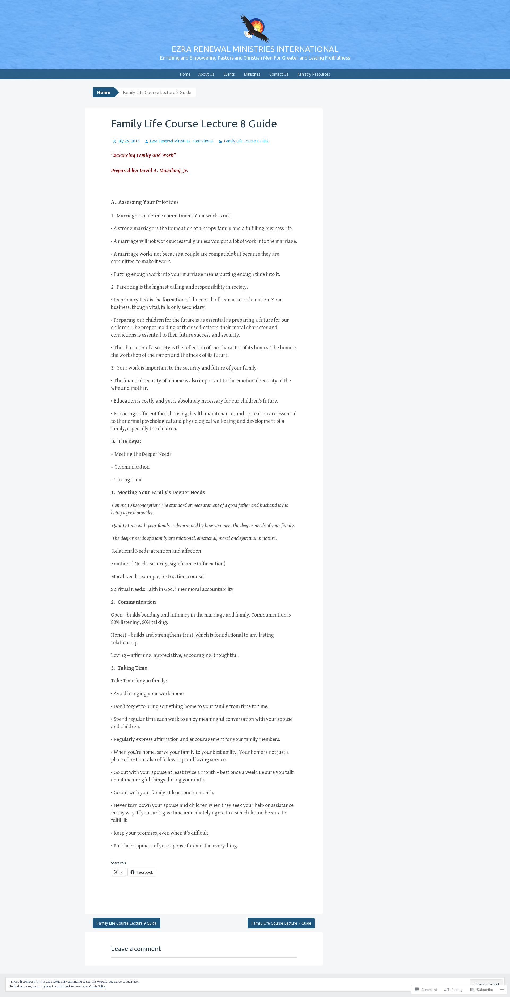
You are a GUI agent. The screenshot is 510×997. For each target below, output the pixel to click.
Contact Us (278, 74)
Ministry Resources (314, 74)
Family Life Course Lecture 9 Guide (127, 923)
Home (185, 74)
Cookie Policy (97, 986)
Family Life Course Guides (246, 140)
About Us (206, 74)
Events (229, 74)
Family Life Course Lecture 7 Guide (281, 923)
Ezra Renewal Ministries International (255, 48)
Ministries (252, 74)
